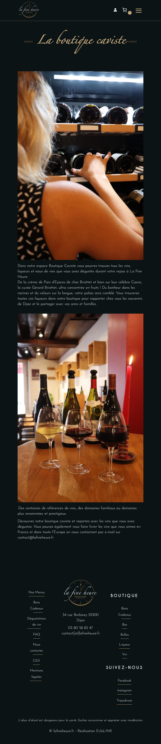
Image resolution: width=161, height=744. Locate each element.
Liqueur (124, 644)
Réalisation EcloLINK (95, 731)
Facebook (124, 680)
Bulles (125, 634)
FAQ (36, 634)
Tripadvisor (124, 700)
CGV (36, 660)
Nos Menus (37, 592)
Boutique (125, 595)
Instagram (124, 690)
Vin (124, 654)
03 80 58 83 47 (80, 628)
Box (124, 624)
